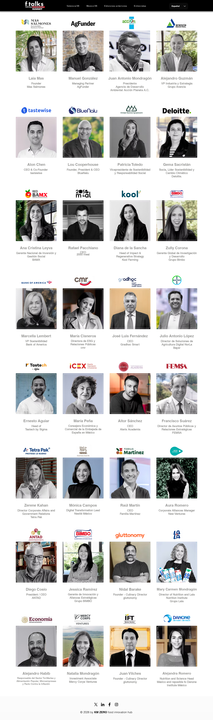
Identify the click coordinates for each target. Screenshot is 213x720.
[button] (115, 6)
